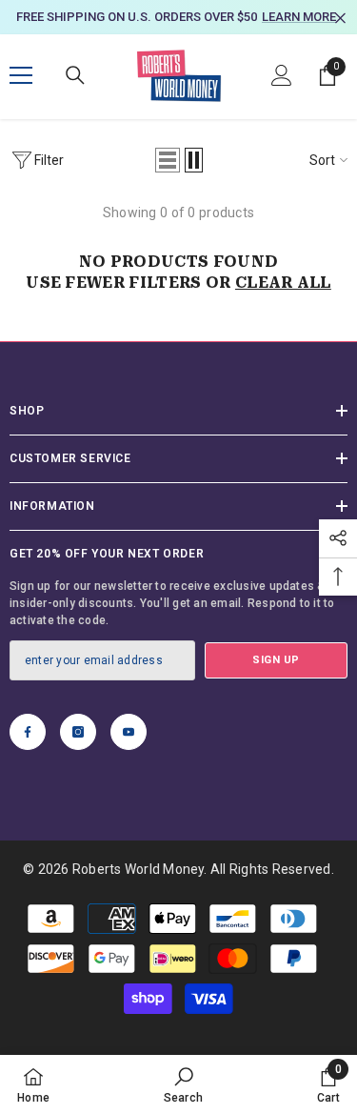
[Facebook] (28, 732)
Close (340, 18)
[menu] (21, 75)
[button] (167, 160)
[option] (178, 17)
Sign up (276, 660)
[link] (184, 1084)
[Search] (75, 75)
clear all (283, 282)
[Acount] (281, 75)
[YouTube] (128, 732)
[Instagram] (78, 732)
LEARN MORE (299, 17)
